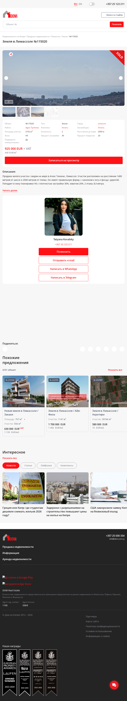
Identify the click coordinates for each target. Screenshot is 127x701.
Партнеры (91, 616)
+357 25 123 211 (115, 4)
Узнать (65, 127)
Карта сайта (92, 621)
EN (80, 4)
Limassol (102, 123)
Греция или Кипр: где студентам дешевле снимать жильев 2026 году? (22, 511)
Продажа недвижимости (38, 36)
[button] (121, 78)
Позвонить (63, 251)
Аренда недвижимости (16, 559)
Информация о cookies (98, 636)
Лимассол (55, 36)
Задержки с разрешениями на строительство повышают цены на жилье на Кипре (66, 511)
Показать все (115, 369)
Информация (10, 553)
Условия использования (99, 631)
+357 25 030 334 (115, 535)
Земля (65, 36)
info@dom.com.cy (117, 539)
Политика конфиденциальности (103, 626)
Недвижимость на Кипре (13, 36)
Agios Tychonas (32, 127)
